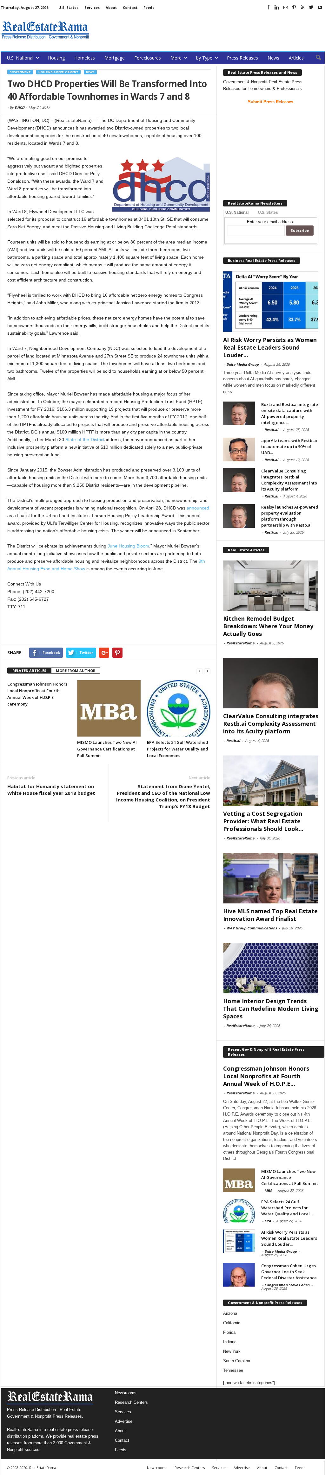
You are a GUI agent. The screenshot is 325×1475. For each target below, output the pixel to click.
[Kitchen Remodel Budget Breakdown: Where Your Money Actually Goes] (270, 585)
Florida (229, 1332)
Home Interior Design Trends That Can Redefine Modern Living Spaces (270, 1008)
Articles (296, 58)
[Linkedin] (277, 7)
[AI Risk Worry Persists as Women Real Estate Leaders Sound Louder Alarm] (270, 301)
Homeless (84, 58)
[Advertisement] (209, 30)
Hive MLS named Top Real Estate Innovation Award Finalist (270, 914)
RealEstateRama (240, 643)
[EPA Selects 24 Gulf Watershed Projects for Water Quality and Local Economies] (178, 708)
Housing (56, 58)
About (111, 7)
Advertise (123, 1421)
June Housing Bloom (128, 545)
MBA (268, 1190)
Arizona (230, 1313)
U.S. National (20, 58)
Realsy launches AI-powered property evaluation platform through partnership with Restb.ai (289, 516)
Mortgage (114, 58)
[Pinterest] (294, 7)
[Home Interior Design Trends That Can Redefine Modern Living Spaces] (270, 968)
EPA (267, 1221)
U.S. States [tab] (268, 212)
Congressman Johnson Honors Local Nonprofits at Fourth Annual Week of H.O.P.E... (266, 1076)
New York (232, 1351)
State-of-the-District (84, 439)
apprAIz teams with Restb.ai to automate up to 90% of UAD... (289, 446)
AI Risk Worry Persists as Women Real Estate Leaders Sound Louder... (270, 347)
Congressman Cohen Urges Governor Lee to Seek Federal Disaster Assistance (289, 1272)
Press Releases (242, 58)
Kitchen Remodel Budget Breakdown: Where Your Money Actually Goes (268, 626)
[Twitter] (311, 7)
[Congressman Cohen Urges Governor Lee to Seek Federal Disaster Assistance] (239, 1275)
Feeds (148, 7)
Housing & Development (58, 72)
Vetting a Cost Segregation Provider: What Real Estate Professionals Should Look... (263, 821)
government (20, 72)
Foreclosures (147, 58)
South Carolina (236, 1360)
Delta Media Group (242, 364)
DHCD (19, 107)
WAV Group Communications (251, 928)
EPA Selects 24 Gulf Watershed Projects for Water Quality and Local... (287, 1208)
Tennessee (233, 1370)
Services (92, 7)
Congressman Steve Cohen (286, 1284)
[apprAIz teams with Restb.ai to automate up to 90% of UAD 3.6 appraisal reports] (239, 449)
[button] (315, 58)
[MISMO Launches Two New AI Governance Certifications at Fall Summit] (109, 708)
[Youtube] (320, 7)
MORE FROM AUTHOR (76, 670)
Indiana (229, 1341)
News (273, 58)
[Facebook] (268, 7)
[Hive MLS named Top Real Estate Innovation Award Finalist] (270, 878)
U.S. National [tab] (237, 212)
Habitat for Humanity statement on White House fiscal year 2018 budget (51, 789)
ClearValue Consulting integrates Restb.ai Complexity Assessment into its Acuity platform (289, 480)
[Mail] (285, 7)
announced (198, 507)
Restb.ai (271, 429)
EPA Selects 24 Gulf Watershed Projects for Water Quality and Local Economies (177, 748)
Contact (130, 7)
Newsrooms (125, 1392)
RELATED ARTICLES (29, 670)
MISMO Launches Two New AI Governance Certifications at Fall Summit (107, 748)
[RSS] (303, 7)
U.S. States (68, 7)
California (231, 1322)
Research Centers (131, 1402)
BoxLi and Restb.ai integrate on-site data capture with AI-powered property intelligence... (289, 413)
